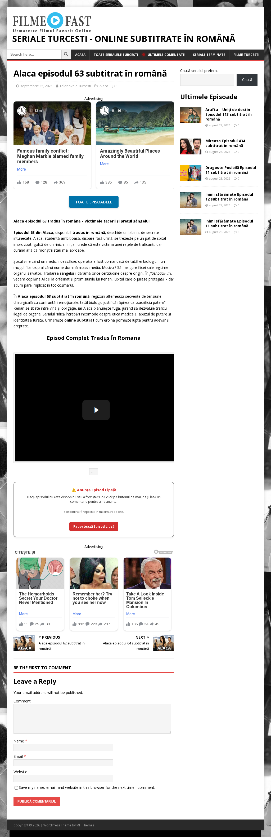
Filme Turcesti (246, 54)
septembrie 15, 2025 (36, 85)
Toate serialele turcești (116, 54)
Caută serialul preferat (199, 70)
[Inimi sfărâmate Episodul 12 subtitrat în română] (190, 204)
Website (20, 771)
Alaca (104, 85)
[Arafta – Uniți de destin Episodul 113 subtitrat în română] (190, 119)
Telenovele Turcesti (75, 85)
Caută (247, 79)
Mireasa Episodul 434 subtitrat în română (225, 143)
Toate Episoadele (93, 201)
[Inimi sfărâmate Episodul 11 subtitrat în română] (190, 231)
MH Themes (85, 825)
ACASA (80, 54)
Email (18, 756)
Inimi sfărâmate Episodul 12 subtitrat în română (229, 197)
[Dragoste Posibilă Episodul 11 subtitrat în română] (190, 178)
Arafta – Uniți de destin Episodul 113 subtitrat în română (228, 114)
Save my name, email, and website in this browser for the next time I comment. (87, 787)
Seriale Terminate (209, 54)
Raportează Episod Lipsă (93, 526)
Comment (22, 701)
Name (19, 740)
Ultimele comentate (166, 54)
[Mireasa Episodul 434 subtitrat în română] (190, 151)
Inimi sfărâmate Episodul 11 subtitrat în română (229, 223)
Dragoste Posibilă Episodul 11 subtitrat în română (230, 170)
